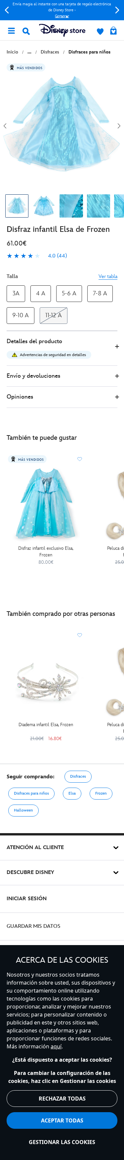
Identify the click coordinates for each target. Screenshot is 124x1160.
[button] (62, 348)
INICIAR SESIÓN (27, 899)
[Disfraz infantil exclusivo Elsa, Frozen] (46, 504)
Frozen (101, 793)
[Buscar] (26, 31)
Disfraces (78, 776)
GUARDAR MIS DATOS (34, 926)
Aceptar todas (62, 1120)
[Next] (117, 10)
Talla (12, 276)
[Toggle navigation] (11, 30)
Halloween (23, 810)
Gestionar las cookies (62, 1142)
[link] (37, 256)
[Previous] (6, 10)
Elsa (72, 793)
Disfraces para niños (31, 793)
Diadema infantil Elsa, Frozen (46, 724)
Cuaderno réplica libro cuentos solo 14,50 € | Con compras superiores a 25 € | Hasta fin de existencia (63, 10)
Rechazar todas (62, 1098)
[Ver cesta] (113, 31)
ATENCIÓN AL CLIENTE (35, 847)
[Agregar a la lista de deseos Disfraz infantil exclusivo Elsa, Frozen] (80, 459)
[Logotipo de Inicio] (62, 30)
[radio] (16, 294)
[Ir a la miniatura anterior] (5, 126)
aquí (56, 1046)
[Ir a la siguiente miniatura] (119, 126)
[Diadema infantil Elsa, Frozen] (46, 680)
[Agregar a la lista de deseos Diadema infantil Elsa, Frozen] (80, 635)
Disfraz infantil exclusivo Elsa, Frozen (45, 551)
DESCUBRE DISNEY (30, 872)
